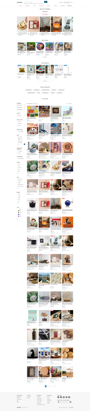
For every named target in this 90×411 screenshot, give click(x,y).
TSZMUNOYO (64, 193)
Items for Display (45, 14)
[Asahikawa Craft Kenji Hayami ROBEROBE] (67, 371)
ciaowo (51, 230)
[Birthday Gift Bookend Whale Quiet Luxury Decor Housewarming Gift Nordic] (44, 128)
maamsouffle (56, 53)
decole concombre (61, 89)
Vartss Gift (63, 305)
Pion (37, 3)
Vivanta (46, 76)
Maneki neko (54, 89)
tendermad (47, 53)
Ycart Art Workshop (30, 53)
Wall (17, 400)
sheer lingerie (26, 3)
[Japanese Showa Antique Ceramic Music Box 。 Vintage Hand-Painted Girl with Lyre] (59, 46)
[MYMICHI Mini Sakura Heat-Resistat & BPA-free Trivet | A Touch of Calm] (32, 315)
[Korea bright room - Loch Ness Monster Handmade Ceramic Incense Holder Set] (44, 296)
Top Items (45, 11)
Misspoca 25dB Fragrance (43, 155)
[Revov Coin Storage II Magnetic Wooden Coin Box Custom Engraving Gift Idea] (32, 240)
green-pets (28, 155)
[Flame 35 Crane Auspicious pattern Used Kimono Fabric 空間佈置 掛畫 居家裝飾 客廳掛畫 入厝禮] (44, 240)
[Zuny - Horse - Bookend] (32, 353)
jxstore (40, 342)
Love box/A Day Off (41, 174)
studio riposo (52, 286)
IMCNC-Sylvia (41, 380)
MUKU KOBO (64, 380)
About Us (48, 396)
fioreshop (28, 137)
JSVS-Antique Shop (20, 53)
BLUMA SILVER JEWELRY (31, 267)
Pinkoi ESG (48, 399)
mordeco (28, 211)
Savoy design (41, 267)
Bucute (51, 361)
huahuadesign (29, 230)
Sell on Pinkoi (61, 2)
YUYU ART (19, 76)
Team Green (40, 119)
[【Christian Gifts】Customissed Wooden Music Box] (67, 334)
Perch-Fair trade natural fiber (54, 380)
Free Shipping (45, 63)
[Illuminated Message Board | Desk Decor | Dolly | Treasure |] (32, 222)
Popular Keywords (45, 87)
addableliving (52, 174)
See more (45, 57)
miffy (33, 3)
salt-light (40, 230)
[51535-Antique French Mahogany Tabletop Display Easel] (45, 24)
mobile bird (52, 92)
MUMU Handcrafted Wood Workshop (55, 342)
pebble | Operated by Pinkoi (43, 305)
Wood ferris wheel (28, 89)
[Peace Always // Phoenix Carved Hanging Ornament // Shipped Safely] (55, 334)
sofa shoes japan (40, 3)
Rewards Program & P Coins (41, 404)
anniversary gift (60, 92)
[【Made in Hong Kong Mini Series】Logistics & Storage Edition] (67, 111)
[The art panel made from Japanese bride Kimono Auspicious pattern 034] (55, 111)
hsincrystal (65, 53)
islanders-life (64, 286)
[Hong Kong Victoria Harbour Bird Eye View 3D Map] (44, 278)
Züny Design (40, 137)
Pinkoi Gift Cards (19, 399)
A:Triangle (63, 211)
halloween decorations (31, 92)
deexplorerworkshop (53, 155)
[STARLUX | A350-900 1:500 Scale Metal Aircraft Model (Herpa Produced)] (44, 334)
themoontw (52, 193)
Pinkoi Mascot (49, 400)
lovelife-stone (29, 286)
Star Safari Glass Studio (39, 53)
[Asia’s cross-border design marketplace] (19, 2)
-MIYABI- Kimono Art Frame (54, 119)
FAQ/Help (38, 396)
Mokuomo (56, 76)
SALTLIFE (28, 193)
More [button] (17, 173)
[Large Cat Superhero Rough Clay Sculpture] (44, 315)
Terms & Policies (39, 400)
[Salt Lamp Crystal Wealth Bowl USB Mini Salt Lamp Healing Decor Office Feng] (56, 24)
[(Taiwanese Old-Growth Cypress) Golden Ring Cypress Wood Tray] (67, 353)
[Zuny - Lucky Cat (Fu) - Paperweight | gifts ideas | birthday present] (55, 296)
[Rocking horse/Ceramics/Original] (31, 46)
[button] (24, 144)
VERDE (51, 249)
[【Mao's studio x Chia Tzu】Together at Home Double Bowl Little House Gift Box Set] (33, 24)
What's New (45, 40)
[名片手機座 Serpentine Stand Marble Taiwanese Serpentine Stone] (67, 24)
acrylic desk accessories (45, 89)
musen (63, 137)
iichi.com (48, 403)
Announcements (39, 399)
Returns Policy (39, 403)
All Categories (19, 396)
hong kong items (36, 89)
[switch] (21, 105)
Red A (28, 119)
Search (45, 2)
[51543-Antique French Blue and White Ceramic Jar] (22, 46)
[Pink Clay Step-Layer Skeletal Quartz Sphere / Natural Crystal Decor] (68, 46)
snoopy (39, 92)
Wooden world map (45, 92)
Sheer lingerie (30, 3)
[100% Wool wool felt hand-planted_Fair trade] (55, 371)
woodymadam (64, 342)
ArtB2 (39, 286)
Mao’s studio (40, 193)
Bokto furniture (29, 342)
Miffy (35, 3)
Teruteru (37, 76)
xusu (63, 361)
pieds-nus (28, 76)
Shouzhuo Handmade (30, 380)
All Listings (45, 98)
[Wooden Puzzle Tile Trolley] (44, 111)
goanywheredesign (53, 137)
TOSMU (63, 174)
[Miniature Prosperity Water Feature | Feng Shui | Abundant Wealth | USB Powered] (32, 147)
